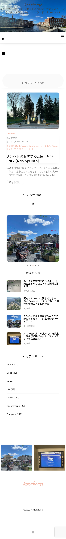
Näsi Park (15, 146)
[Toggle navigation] (3, 53)
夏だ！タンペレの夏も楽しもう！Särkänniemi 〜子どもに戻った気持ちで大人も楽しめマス (41, 301)
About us (11, 364)
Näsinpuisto (27, 146)
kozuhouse (33, 4)
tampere (37, 146)
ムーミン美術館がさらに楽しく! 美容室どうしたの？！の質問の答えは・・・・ (41, 283)
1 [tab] (27, 265)
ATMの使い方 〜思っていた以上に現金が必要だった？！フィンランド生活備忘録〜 (41, 336)
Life (8, 389)
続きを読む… (15, 182)
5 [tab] (38, 265)
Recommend (13, 405)
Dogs (9, 372)
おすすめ (46, 146)
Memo (10, 397)
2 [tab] (30, 265)
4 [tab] (35, 265)
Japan (10, 381)
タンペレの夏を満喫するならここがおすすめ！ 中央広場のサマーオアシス (41, 319)
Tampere (11, 133)
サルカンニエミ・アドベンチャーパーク (33, 147)
